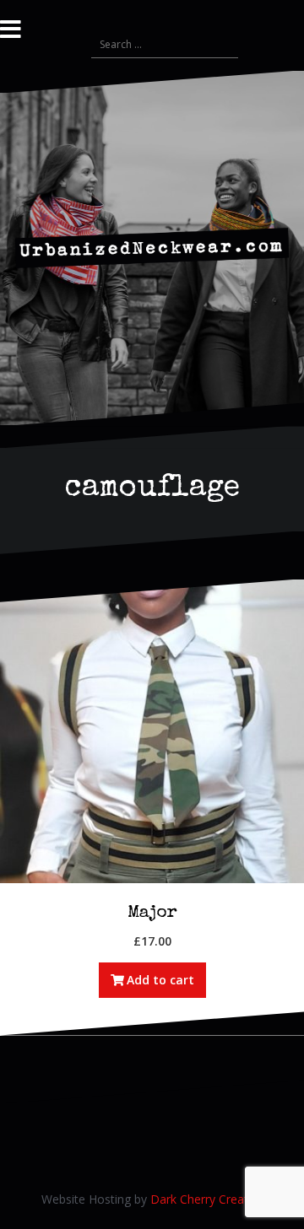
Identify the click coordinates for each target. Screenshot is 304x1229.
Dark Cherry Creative (206, 1199)
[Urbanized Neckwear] (152, 247)
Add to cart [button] (160, 980)
